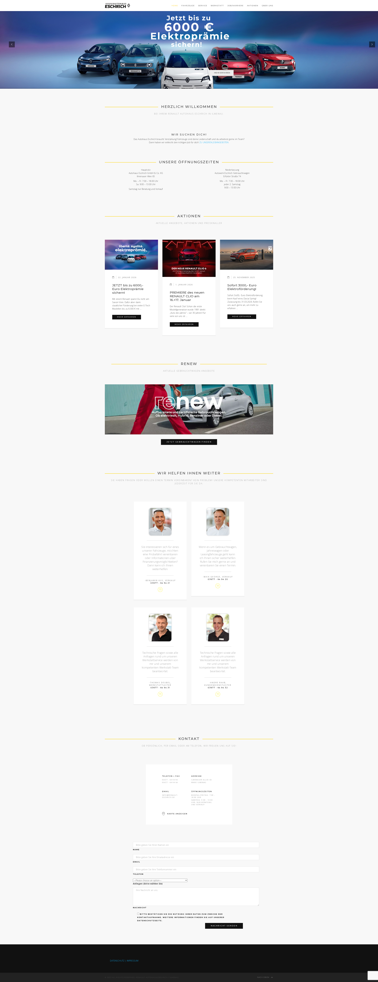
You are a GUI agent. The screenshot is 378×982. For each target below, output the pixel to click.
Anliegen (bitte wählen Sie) (148, 883)
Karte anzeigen (177, 814)
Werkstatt (217, 6)
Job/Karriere (235, 6)
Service (202, 6)
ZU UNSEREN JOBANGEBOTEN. (214, 142)
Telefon (138, 874)
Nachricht (140, 908)
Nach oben (263, 977)
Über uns (267, 6)
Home (175, 6)
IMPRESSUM (133, 960)
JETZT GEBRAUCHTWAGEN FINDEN (189, 442)
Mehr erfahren (129, 317)
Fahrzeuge (188, 6)
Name (136, 850)
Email (136, 862)
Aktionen (252, 6)
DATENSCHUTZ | (118, 960)
